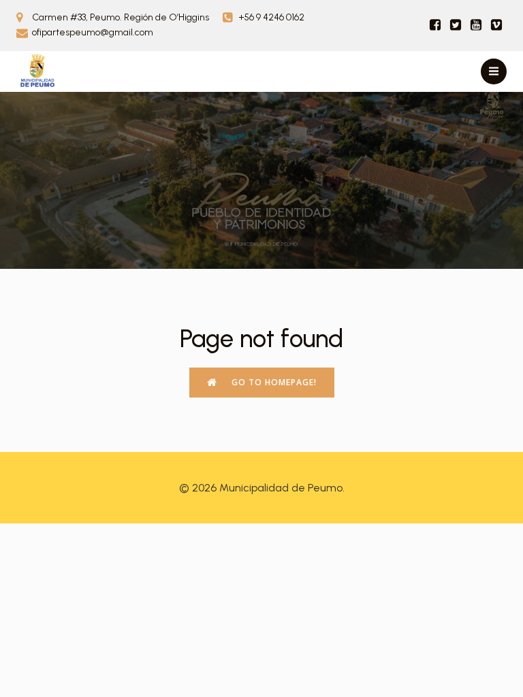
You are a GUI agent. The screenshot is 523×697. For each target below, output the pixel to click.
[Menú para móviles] (494, 71)
